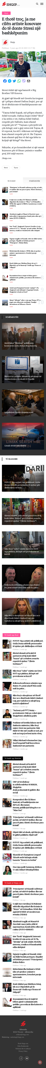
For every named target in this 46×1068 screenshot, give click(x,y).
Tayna (16, 168)
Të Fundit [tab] (11, 181)
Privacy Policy (23, 1051)
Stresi (6, 168)
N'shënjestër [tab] (34, 181)
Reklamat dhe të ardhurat (23, 1049)
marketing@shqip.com (17, 1037)
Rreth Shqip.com (23, 1043)
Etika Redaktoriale (23, 1046)
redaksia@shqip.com (22, 1034)
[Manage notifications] (40, 1062)
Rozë (6, 13)
